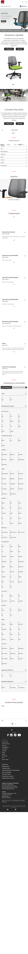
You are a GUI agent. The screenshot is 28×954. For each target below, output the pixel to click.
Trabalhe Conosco (6, 768)
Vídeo (4, 23)
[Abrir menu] (26, 2)
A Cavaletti (4, 750)
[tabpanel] (14, 713)
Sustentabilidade (5, 747)
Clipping (3, 754)
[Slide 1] (13, 84)
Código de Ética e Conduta (8, 778)
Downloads (10, 21)
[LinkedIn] (11, 735)
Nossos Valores (5, 759)
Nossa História (5, 742)
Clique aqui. (4, 801)
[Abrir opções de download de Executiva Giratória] (25, 232)
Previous (2, 189)
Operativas (6, 6)
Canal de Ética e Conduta (7, 776)
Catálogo (3, 21)
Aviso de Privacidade (6, 772)
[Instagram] (15, 735)
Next (26, 189)
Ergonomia (4, 745)
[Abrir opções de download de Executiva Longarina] (25, 367)
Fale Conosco (5, 764)
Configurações (9, 49)
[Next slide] (25, 95)
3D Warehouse (24, 6)
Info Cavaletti (4, 756)
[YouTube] (19, 735)
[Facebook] (8, 735)
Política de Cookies (6, 774)
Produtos (2, 6)
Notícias (3, 752)
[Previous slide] (3, 95)
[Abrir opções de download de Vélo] (26, 720)
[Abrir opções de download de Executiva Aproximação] (25, 256)
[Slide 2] (14, 84)
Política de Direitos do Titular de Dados (10, 770)
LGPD (3, 757)
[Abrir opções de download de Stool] (25, 344)
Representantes (5, 766)
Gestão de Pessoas (6, 743)
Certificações (4, 749)
